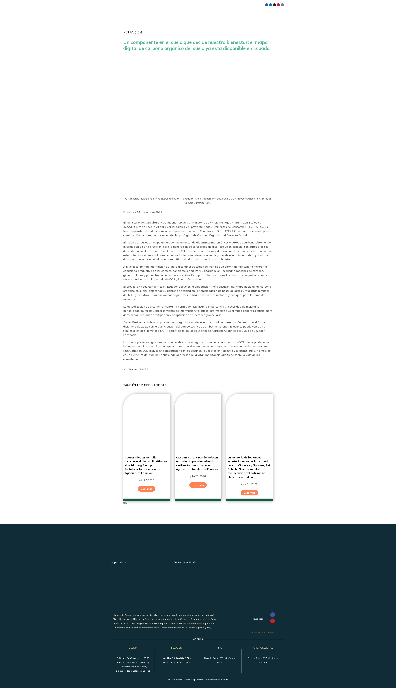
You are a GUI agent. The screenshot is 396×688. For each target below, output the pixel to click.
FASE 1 (144, 369)
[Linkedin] (270, 4)
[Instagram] (274, 4)
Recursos (265, 14)
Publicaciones (243, 14)
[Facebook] (266, 4)
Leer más (146, 488)
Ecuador (133, 369)
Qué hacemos (219, 14)
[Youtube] (278, 4)
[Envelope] (282, 4)
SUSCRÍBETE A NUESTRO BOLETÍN (264, 632)
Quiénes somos (195, 14)
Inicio (176, 14)
